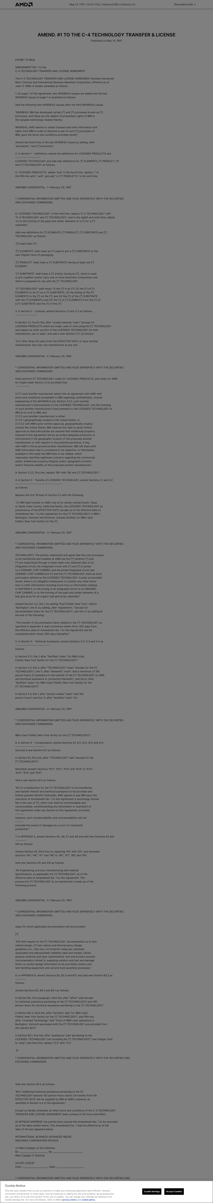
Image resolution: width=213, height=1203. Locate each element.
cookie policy (88, 1199)
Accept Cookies (174, 1191)
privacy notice (69, 1199)
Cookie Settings (152, 1191)
